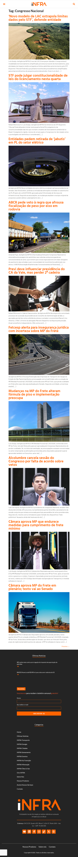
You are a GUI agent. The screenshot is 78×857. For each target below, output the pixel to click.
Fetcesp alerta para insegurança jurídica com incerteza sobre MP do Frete (39, 329)
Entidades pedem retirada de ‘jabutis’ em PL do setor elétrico (37, 140)
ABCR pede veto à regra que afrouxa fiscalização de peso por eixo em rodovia (36, 206)
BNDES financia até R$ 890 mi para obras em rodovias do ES (36, 672)
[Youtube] (24, 832)
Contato (20, 789)
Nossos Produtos (23, 781)
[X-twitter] (49, 832)
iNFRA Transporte (23, 740)
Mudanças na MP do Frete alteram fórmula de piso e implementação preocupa (34, 394)
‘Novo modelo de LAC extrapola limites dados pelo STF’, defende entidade (38, 18)
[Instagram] (39, 832)
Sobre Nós (20, 777)
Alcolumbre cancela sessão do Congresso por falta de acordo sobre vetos (36, 461)
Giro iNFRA (21, 773)
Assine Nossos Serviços (25, 785)
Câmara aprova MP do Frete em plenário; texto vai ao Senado (32, 587)
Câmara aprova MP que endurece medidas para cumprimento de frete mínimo (36, 525)
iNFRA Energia (22, 744)
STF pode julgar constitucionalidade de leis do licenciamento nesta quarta (38, 77)
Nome (19, 698)
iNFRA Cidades (22, 748)
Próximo (65, 646)
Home (19, 732)
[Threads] (54, 832)
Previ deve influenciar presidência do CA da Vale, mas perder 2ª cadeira (37, 270)
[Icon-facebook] (34, 832)
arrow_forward (18, 666)
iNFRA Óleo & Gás (23, 769)
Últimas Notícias (22, 736)
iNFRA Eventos (22, 756)
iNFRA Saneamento (24, 752)
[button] (4, 4)
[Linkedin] (29, 832)
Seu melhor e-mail (22, 705)
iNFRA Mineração (23, 764)
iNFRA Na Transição (24, 760)
